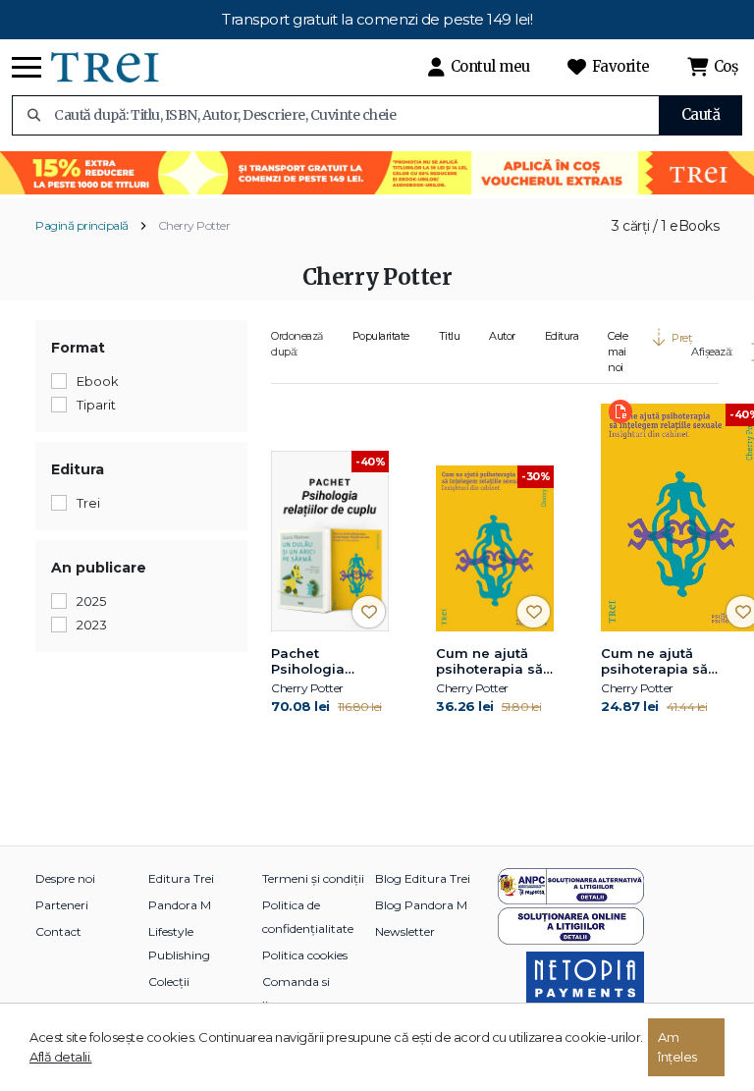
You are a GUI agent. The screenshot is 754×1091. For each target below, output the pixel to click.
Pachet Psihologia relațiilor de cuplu (312, 662)
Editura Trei (181, 878)
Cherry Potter (194, 225)
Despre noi (65, 878)
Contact (58, 931)
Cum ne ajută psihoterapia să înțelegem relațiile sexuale (492, 662)
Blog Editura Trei (422, 878)
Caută (701, 114)
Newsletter (405, 931)
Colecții (168, 981)
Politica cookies (305, 955)
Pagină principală (82, 225)
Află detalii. (60, 1056)
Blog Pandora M (421, 905)
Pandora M (179, 905)
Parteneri (61, 905)
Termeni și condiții (313, 878)
